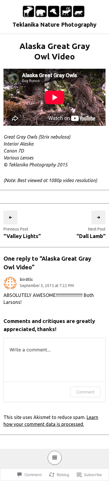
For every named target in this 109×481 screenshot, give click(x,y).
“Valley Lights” (22, 236)
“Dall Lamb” (91, 236)
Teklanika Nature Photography (54, 24)
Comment (85, 391)
